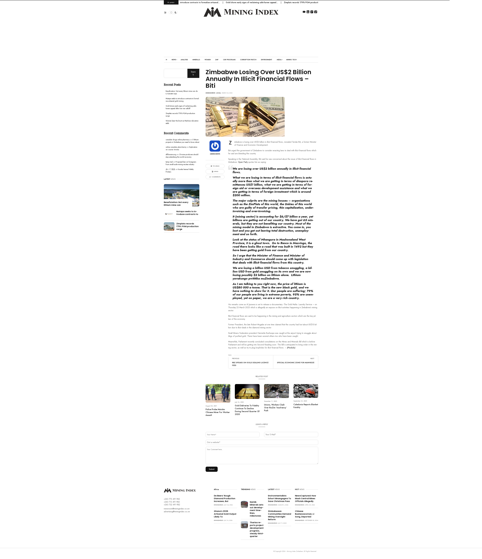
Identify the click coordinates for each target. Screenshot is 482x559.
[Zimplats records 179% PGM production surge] (169, 226)
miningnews (210, 93)
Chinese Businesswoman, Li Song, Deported (304, 514)
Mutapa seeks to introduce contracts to (187, 213)
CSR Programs (229, 60)
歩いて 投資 (170, 169)
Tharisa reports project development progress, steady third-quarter (257, 529)
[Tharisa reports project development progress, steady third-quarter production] (244, 524)
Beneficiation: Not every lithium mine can (176, 203)
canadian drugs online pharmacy (178, 139)
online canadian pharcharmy (176, 147)
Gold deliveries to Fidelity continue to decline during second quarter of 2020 (247, 410)
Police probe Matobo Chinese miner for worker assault (218, 412)
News (174, 60)
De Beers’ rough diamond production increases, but (224, 498)
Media (279, 60)
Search (193, 73)
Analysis (184, 60)
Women (208, 60)
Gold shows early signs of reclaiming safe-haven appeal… (231, 2)
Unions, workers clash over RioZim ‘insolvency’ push (275, 407)
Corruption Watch (248, 60)
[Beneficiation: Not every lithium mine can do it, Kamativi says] (181, 195)
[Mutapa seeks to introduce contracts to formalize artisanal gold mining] (169, 214)
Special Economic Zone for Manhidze (295, 362)
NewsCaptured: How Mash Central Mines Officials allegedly (305, 498)
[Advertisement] (241, 35)
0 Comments (216, 177)
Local (218, 93)
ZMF (216, 60)
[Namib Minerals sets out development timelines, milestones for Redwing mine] (244, 504)
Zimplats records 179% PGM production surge (284, 2)
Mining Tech (291, 60)
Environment (266, 60)
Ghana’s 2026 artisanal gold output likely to (225, 514)
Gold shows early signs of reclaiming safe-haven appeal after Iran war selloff (181, 107)
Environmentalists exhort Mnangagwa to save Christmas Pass (279, 498)
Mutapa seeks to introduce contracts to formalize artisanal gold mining (182, 99)
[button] (166, 11)
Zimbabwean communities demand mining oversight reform (279, 515)
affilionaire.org (171, 154)
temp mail (169, 162)
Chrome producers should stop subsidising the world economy (182, 155)
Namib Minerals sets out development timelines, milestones (256, 509)
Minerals (196, 60)
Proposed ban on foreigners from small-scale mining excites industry (181, 163)
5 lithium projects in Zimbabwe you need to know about (182, 140)
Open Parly (243, 162)
